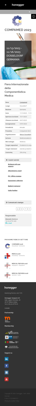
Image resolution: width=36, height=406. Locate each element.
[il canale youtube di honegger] (6, 379)
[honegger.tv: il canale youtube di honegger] (6, 359)
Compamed (23, 102)
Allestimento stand (15, 171)
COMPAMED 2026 (17, 244)
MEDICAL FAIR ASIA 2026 (20, 263)
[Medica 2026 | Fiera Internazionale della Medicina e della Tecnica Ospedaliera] (7, 256)
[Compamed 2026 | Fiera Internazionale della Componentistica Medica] (7, 246)
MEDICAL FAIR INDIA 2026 (20, 273)
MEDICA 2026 (16, 254)
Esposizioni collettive (15, 181)
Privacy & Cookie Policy (12, 401)
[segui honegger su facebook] (6, 366)
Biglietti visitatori (14, 186)
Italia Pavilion (12, 190)
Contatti (7, 308)
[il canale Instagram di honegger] (6, 372)
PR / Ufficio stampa (14, 176)
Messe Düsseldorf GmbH (27, 134)
